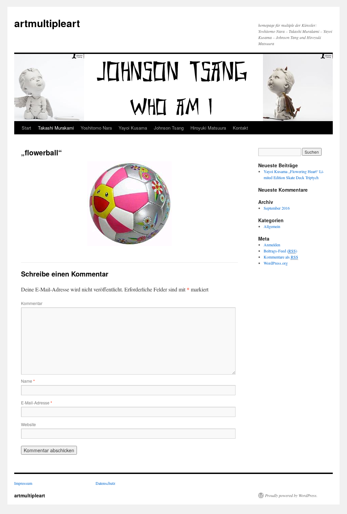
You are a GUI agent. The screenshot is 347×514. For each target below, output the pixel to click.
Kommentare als (281, 257)
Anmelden (272, 244)
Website (28, 424)
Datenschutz (105, 483)
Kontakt (240, 128)
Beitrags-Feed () (280, 250)
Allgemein (272, 226)
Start (26, 128)
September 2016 (277, 208)
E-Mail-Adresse (36, 402)
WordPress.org (276, 263)
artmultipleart (47, 23)
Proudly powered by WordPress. (291, 495)
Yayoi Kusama (133, 128)
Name (28, 381)
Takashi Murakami (56, 128)
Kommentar (31, 303)
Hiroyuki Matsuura (208, 128)
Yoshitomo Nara (96, 128)
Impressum (23, 483)
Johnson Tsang (169, 128)
